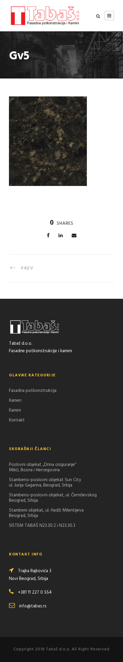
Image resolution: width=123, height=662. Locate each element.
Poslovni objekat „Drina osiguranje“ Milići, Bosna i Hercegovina (42, 467)
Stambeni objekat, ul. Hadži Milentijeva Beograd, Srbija (46, 513)
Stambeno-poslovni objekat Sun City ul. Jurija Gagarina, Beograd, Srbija (45, 482)
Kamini (15, 410)
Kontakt (17, 420)
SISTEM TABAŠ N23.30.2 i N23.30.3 (42, 525)
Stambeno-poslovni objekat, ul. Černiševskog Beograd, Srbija (53, 498)
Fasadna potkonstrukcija (32, 390)
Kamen (15, 400)
